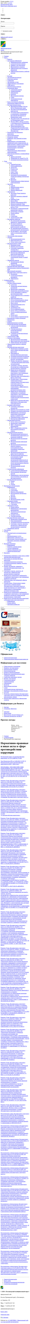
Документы (7, 530)
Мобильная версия (6, 48)
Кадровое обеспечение (13, 405)
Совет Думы (14, 172)
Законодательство (16, 502)
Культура (13, 94)
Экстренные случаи (13, 82)
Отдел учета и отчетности (18, 242)
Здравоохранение (16, 91)
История (9, 76)
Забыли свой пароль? (7, 37)
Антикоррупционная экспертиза (20, 356)
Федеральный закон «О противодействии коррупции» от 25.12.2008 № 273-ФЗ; (12, 757)
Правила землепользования (12, 672)
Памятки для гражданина (18, 65)
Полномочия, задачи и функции (16, 318)
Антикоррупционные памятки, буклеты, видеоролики (19, 358)
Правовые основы (12, 501)
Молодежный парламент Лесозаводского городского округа (17, 271)
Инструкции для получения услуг (17, 539)
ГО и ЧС (6, 692)
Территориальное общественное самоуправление (16, 151)
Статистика (14, 216)
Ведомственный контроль (14, 479)
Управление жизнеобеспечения (19, 290)
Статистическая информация (15, 469)
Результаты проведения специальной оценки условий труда (19, 257)
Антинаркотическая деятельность (16, 99)
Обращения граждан (13, 260)
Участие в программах (13, 338)
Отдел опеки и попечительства (19, 316)
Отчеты (13, 214)
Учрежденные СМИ (13, 336)
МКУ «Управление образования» (16, 425)
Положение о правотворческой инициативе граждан (19, 209)
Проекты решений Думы (18, 204)
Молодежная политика (17, 95)
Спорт (12, 97)
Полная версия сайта (6, 4)
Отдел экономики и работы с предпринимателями (19, 293)
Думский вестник (16, 164)
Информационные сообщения (19, 62)
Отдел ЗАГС (14, 315)
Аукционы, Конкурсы (10, 708)
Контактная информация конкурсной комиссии (18, 253)
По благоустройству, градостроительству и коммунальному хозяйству (18, 225)
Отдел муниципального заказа (19, 300)
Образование (14, 92)
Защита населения (16, 156)
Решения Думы (15, 199)
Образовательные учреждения (19, 417)
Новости (9, 59)
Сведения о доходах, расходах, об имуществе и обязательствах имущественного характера (19, 367)
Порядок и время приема (14, 546)
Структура (14, 170)
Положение (14, 274)
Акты (12, 482)
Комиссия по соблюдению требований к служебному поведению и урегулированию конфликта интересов (19, 372)
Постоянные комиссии (13, 219)
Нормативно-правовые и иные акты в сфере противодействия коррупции (19, 350)
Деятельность (11, 191)
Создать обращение (12, 548)
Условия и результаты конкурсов (20, 411)
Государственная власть (14, 105)
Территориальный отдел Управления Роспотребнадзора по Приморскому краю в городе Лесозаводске (20, 129)
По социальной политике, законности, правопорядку (18, 221)
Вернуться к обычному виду (9, 6)
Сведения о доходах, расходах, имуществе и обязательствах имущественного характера (19, 525)
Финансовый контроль (13, 420)
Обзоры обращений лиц (14, 549)
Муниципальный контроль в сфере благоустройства (19, 453)
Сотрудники (14, 490)
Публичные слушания (17, 211)
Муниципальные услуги (14, 536)
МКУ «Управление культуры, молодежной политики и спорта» (19, 429)
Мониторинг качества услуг (15, 537)
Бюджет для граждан (10, 678)
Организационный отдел (18, 239)
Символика (10, 80)
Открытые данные (12, 137)
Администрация (8, 280)
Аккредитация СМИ (16, 217)
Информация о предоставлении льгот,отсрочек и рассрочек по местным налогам (20, 476)
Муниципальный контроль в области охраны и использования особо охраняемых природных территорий (19, 447)
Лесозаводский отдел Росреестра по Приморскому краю (20, 119)
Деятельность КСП (12, 505)
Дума (5, 161)
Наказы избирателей (16, 190)
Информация (11, 487)
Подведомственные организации (16, 324)
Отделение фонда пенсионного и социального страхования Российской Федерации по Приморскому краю (19, 115)
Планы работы (15, 213)
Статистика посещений (10, 1284)
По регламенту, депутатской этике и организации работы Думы (19, 233)
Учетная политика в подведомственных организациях (16, 330)
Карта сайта (7, 1281)
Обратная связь (5, 1314)
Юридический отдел (16, 240)
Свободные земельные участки (13, 677)
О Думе (9, 163)
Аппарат (9, 237)
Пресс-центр (14, 303)
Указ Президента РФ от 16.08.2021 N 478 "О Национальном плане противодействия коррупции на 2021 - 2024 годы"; (13, 762)
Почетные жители (12, 79)
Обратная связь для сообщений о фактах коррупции (20, 376)
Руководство (14, 169)
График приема (15, 188)
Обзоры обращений (16, 265)
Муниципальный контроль (15, 432)
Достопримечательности (14, 77)
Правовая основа (15, 245)
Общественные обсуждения (18, 342)
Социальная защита (16, 89)
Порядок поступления (17, 246)
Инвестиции (7, 713)
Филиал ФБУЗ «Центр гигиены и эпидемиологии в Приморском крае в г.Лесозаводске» (20, 123)
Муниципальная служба (14, 243)
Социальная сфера (12, 88)
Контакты (13, 179)
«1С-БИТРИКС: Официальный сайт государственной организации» (14, 1321)
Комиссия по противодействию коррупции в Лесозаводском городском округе (20, 402)
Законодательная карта (13, 551)
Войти (2, 15)
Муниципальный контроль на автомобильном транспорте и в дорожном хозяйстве (19, 435)
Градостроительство (13, 135)
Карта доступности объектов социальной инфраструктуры (15, 102)
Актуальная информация (14, 60)
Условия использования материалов (14, 1282)
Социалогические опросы (18, 63)
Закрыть (3, 38)
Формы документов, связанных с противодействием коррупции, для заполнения (20, 362)
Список (13, 185)
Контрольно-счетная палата (12, 486)
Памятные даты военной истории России (16, 690)
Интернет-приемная (9, 543)
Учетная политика (16, 516)
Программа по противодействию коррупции (19, 354)
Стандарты (14, 504)
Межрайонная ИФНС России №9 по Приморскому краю (19, 107)
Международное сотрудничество (20, 341)
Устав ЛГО (14, 167)
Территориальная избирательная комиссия (16, 659)
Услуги (6, 531)
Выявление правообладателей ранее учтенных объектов (14, 674)
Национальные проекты (14, 86)
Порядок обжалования (17, 492)
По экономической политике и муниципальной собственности (20, 229)
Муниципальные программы (19, 339)
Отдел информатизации (17, 309)
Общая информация (16, 166)
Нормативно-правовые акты (19, 519)
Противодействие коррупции (15, 266)
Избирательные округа (17, 187)
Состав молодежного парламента (17, 276)
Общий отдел (14, 306)
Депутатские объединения (14, 236)
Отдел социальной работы (18, 301)
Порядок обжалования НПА (19, 202)
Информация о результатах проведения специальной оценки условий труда (18, 414)
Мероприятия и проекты (18, 67)
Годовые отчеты (15, 514)
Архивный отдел (15, 307)
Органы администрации (14, 283)
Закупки (13, 496)
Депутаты (10, 184)
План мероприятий (16, 521)
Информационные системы (15, 322)
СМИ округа (11, 85)
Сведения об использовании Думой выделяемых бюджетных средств (20, 176)
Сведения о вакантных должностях (17, 407)
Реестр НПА (14, 201)
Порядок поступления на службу (20, 409)
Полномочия (14, 173)
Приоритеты (10, 319)
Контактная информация (18, 418)
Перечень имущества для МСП (13, 716)
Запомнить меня (7, 31)
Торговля (6, 711)
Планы (13, 481)
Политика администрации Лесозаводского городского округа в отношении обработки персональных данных (16, 695)
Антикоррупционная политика (19, 159)
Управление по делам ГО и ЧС (19, 158)
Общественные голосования (15, 83)
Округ (6, 57)
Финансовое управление (18, 289)
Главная (6, 56)
